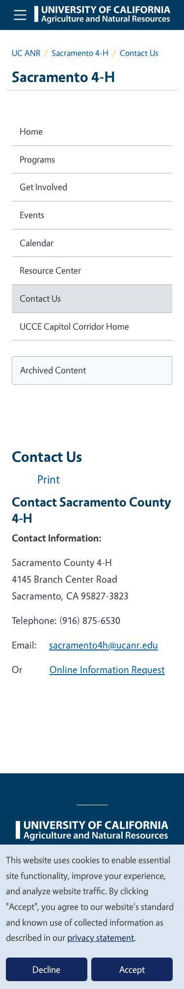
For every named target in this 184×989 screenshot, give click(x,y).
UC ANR (26, 53)
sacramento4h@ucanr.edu (103, 645)
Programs (37, 159)
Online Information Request (107, 669)
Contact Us (40, 298)
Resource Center (50, 270)
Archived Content (53, 370)
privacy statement (100, 937)
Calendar (36, 243)
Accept (132, 969)
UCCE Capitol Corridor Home (74, 326)
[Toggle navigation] (20, 14)
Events (32, 215)
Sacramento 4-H (80, 53)
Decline (46, 969)
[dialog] (92, 916)
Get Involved (43, 187)
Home (31, 131)
